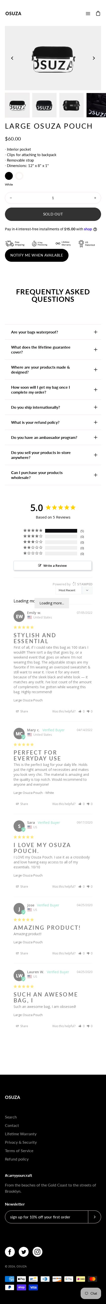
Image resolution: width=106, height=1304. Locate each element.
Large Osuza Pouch (28, 700)
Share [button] (23, 711)
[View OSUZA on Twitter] (24, 1252)
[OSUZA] (13, 13)
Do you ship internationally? (35, 407)
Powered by (72, 584)
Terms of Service (19, 1150)
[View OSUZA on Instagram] (37, 1252)
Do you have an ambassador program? (44, 437)
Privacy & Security (21, 1142)
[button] (81, 711)
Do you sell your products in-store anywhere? (41, 455)
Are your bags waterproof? (34, 332)
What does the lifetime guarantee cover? (41, 349)
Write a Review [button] (55, 565)
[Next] (94, 58)
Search (11, 1116)
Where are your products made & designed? (40, 369)
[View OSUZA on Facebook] (10, 1252)
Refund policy (17, 1159)
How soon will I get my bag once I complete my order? (40, 389)
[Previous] (12, 58)
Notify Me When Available (36, 255)
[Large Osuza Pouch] (17, 105)
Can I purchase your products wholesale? (37, 475)
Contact (12, 1125)
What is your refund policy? (35, 422)
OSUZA (12, 1097)
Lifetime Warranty (20, 1133)
